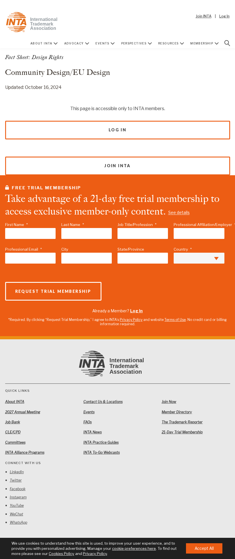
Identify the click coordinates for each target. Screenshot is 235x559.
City (64, 249)
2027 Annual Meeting (22, 412)
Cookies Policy (61, 553)
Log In (224, 16)
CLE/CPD (13, 432)
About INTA (41, 43)
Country (183, 249)
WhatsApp (18, 522)
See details (179, 212)
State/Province (130, 249)
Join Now (169, 402)
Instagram (18, 497)
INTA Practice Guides (101, 442)
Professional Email (23, 249)
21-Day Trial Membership (182, 432)
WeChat (16, 514)
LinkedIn (17, 472)
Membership (201, 43)
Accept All (204, 548)
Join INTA (203, 16)
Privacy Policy (131, 320)
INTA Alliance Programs (24, 452)
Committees (15, 442)
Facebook (18, 489)
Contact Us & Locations (103, 402)
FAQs (87, 422)
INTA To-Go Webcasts (101, 452)
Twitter (16, 480)
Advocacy (74, 43)
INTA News (92, 432)
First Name (16, 224)
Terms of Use (175, 320)
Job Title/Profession (136, 224)
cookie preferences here (134, 548)
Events (102, 43)
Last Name (72, 224)
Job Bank (12, 422)
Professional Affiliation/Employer (199, 224)
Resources (168, 43)
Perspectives (134, 43)
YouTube (17, 505)
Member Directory (177, 412)
